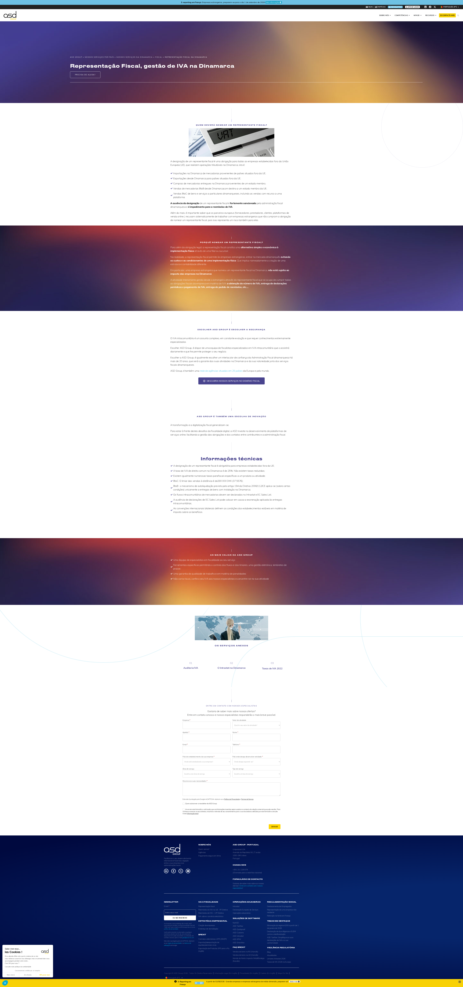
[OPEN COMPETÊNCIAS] (409, 15)
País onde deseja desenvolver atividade (247, 757)
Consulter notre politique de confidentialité (18, 967)
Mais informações (256, 2)
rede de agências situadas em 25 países (221, 370)
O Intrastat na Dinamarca (232, 667)
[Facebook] (430, 7)
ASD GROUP (76, 57)
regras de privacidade (174, 943)
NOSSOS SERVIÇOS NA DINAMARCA (134, 57)
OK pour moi (44, 975)
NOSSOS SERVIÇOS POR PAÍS (99, 57)
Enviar (274, 827)
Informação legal (192, 813)
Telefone (236, 744)
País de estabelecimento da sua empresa (198, 757)
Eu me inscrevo (180, 918)
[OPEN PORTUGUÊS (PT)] (458, 7)
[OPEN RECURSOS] (436, 15)
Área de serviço (188, 769)
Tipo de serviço (238, 769)
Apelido (186, 732)
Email (185, 744)
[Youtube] (188, 871)
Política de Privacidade (232, 799)
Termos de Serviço (247, 799)
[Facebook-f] (173, 871)
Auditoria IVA (190, 667)
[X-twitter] (435, 7)
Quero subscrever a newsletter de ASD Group (201, 803)
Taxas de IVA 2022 (272, 668)
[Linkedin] (425, 7)
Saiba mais (294, 981)
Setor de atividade (239, 720)
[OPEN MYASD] (421, 15)
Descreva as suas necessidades (195, 781)
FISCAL (158, 57)
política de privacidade (171, 929)
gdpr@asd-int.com (188, 937)
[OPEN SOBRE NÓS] (390, 15)
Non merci (11, 975)
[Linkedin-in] (166, 871)
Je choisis (27, 975)
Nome (235, 732)
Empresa (186, 720)
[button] (5, 983)
